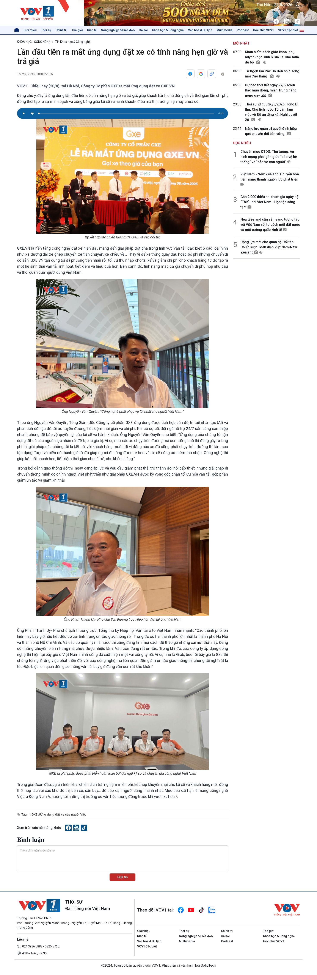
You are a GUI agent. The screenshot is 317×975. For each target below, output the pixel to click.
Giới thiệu (30, 30)
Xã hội (143, 30)
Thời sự (46, 30)
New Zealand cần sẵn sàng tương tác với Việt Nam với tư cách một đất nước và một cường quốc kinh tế (270, 224)
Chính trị (61, 30)
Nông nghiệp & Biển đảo (118, 30)
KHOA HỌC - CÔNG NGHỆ (33, 41)
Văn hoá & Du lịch (200, 30)
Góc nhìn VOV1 (263, 30)
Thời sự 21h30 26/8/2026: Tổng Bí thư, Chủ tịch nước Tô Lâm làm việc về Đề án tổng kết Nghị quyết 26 (271, 112)
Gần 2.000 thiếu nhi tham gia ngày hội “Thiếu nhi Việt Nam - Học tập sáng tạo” (269, 202)
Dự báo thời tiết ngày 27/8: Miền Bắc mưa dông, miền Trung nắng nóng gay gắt (271, 90)
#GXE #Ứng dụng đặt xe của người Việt (58, 814)
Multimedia (224, 30)
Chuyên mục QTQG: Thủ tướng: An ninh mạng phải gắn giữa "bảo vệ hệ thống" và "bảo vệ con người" (268, 157)
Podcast (243, 30)
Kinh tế (92, 30)
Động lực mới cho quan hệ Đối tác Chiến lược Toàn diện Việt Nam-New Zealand (268, 247)
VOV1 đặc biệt (288, 30)
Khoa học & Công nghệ (168, 30)
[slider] (126, 113)
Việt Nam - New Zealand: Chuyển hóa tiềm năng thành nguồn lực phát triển (269, 176)
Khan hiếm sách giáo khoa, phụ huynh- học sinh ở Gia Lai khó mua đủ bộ (272, 57)
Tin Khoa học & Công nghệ (72, 41)
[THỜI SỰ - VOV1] (47, 13)
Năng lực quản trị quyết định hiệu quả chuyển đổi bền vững (271, 131)
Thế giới (77, 30)
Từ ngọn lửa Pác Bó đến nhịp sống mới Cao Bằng (272, 73)
